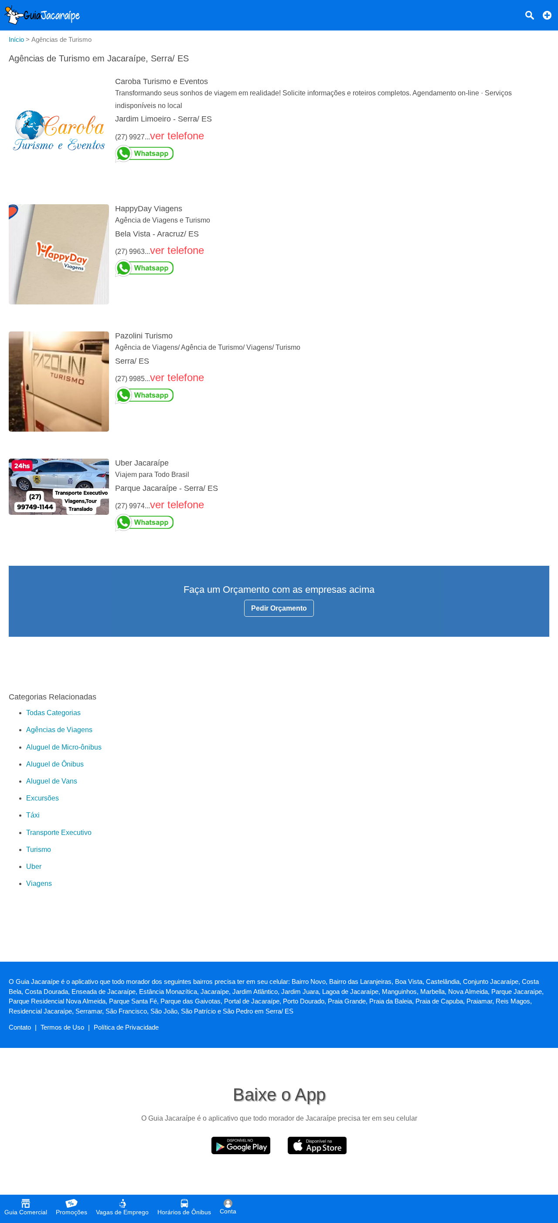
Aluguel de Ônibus (55, 764)
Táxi (33, 815)
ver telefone (177, 136)
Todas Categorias (53, 712)
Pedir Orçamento (279, 608)
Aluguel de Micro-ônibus (64, 747)
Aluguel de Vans (51, 781)
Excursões (42, 798)
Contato (20, 1027)
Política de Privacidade (126, 1027)
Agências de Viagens (59, 729)
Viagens (39, 883)
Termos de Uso (62, 1027)
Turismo (38, 849)
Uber (33, 866)
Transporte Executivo (59, 832)
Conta (228, 1211)
